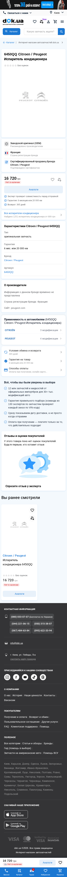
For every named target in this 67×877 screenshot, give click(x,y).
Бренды (48, 743)
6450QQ (8, 272)
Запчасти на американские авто (22, 753)
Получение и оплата (15, 717)
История (17, 695)
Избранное (45, 875)
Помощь (44, 726)
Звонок (6, 875)
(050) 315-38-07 (43, 623)
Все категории (12, 743)
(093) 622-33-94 (43, 630)
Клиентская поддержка (24, 726)
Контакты (49, 695)
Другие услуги (50, 721)
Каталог (10, 42)
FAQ (6, 726)
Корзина (60, 875)
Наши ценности (33, 695)
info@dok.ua (16, 643)
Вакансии (9, 700)
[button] (11, 31)
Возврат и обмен (38, 717)
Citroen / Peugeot (13, 260)
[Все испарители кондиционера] (33, 215)
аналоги (47, 862)
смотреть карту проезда (23, 659)
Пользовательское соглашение (22, 721)
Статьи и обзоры (32, 743)
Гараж (31, 872)
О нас (7, 695)
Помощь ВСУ (50, 753)
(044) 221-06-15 (20, 623)
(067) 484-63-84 (20, 630)
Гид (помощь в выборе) (17, 748)
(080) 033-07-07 (20, 616)
